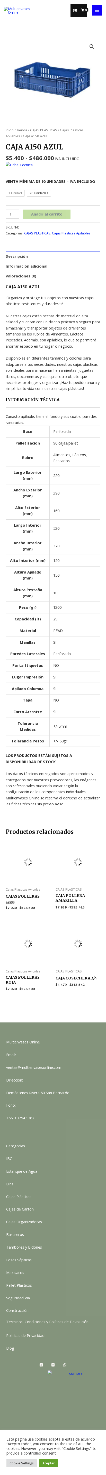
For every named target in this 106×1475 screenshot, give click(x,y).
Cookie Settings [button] (22, 1463)
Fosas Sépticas (19, 1259)
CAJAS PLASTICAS (43, 130)
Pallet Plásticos (19, 1285)
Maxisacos (15, 1272)
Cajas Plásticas (18, 1196)
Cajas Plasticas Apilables (71, 233)
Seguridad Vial (18, 1297)
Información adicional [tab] (26, 266)
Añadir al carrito (47, 214)
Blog (10, 1348)
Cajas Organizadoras (24, 1221)
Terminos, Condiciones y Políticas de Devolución (47, 1321)
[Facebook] (41, 1365)
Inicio (10, 130)
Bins (9, 1183)
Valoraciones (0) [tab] (21, 275)
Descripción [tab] (17, 256)
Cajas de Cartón (20, 1209)
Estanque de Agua (21, 1171)
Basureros (15, 1234)
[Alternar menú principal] (97, 10)
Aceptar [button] (48, 1463)
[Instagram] (53, 1365)
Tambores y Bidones (24, 1247)
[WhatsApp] (65, 1365)
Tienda (21, 130)
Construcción (17, 1310)
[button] (91, 46)
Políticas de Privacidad (25, 1335)
